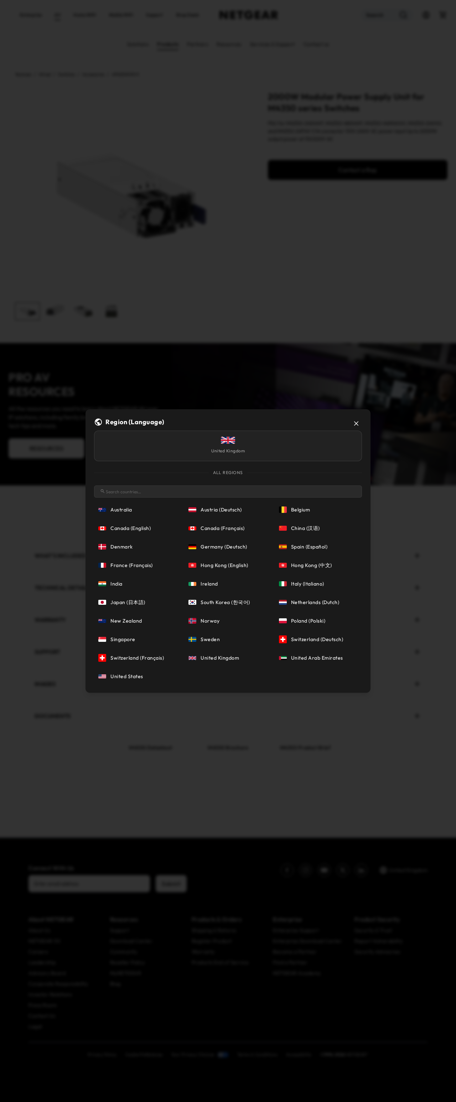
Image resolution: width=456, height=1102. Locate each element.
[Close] (356, 423)
